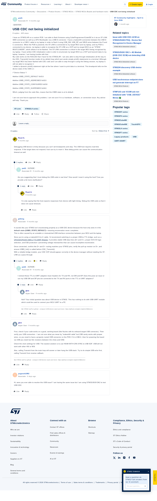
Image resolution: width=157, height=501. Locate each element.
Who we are (15, 430)
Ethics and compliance (122, 430)
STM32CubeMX (120, 120)
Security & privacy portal (122, 447)
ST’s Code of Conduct (121, 441)
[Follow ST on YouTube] (134, 458)
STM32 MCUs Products (121, 86)
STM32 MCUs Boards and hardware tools (92, 12)
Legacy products (121, 137)
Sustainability (15, 441)
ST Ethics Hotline (119, 435)
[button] (135, 4)
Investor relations (17, 435)
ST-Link (17, 109)
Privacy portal (112, 482)
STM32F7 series (121, 133)
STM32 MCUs (68, 12)
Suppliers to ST (16, 459)
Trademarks (100, 482)
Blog (12, 465)
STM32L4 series (31, 109)
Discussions (41, 12)
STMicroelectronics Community (23, 12)
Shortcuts (92, 427)
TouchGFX (135, 124)
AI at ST (53, 459)
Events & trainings (57, 453)
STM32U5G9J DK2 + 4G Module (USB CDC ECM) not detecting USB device (129, 55)
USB (134, 137)
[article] (60, 150)
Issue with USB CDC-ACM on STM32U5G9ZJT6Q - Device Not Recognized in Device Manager (127, 40)
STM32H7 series (121, 112)
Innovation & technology (19, 447)
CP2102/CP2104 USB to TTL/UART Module (31, 240)
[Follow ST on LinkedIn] (119, 458)
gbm (27, 291)
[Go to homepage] (25, 413)
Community (54, 441)
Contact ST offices (57, 427)
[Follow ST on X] (114, 458)
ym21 (20, 18)
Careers (13, 453)
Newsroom (54, 447)
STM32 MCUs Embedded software (124, 46)
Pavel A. (21, 138)
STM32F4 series (121, 116)
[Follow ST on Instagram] (124, 458)
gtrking (21, 219)
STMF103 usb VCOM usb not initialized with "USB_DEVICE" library (127, 95)
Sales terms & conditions (83, 482)
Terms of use (66, 482)
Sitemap (91, 433)
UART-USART (120, 141)
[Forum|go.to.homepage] (11, 4)
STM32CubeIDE (120, 124)
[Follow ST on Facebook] (129, 458)
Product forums (54, 12)
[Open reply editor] (60, 123)
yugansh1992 (23, 373)
